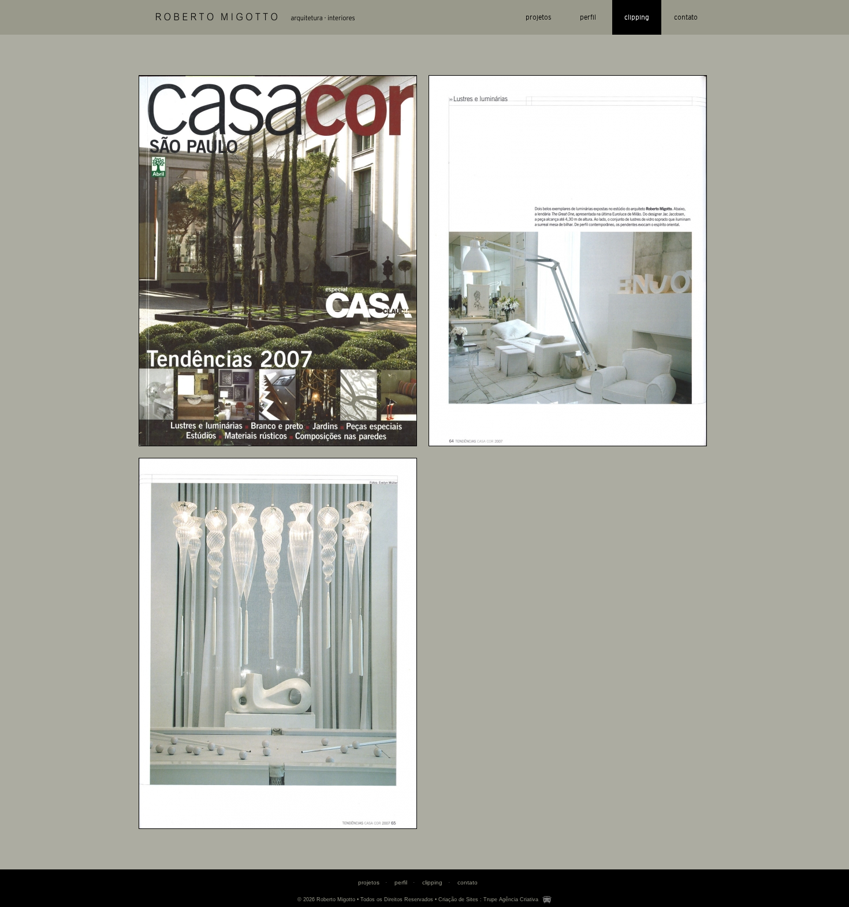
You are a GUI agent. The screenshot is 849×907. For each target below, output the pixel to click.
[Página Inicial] (255, 17)
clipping (636, 17)
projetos (539, 17)
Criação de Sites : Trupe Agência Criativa (488, 899)
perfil (588, 17)
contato (686, 17)
